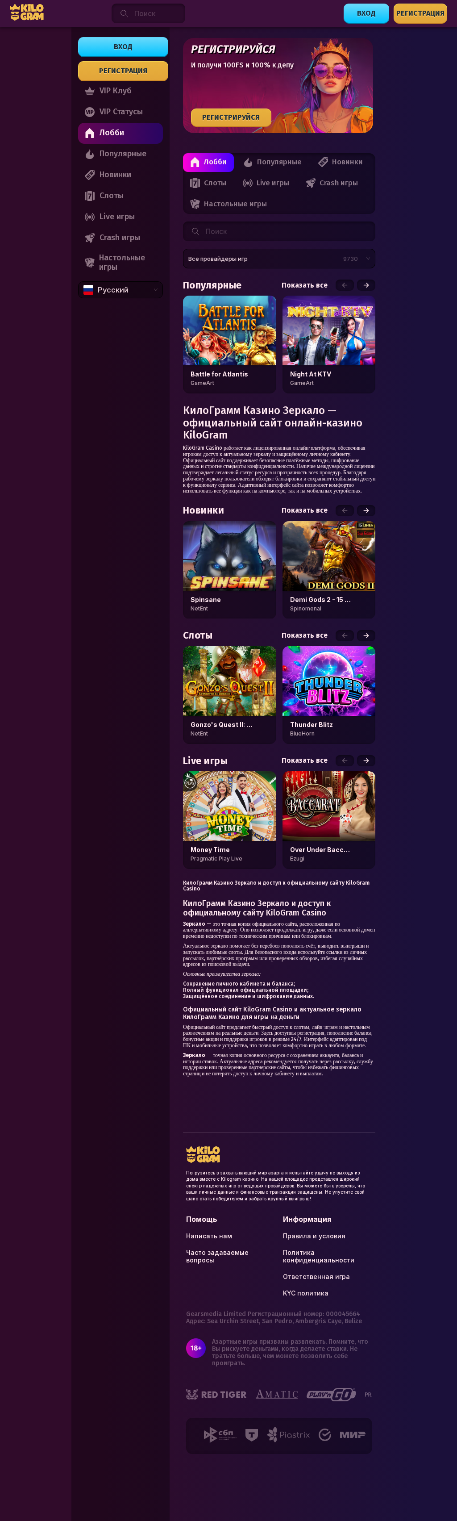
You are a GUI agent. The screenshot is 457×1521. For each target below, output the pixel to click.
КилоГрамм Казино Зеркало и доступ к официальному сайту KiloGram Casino (276, 886)
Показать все (305, 285)
